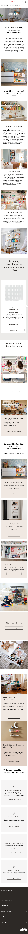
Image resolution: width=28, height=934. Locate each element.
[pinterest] (9, 890)
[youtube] (11, 890)
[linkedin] (7, 890)
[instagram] (4, 890)
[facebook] (2, 890)
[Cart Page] (26, 2)
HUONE (11, 5)
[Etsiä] (23, 2)
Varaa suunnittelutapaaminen (14, 799)
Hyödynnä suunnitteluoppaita (14, 853)
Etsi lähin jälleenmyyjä (14, 878)
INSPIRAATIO (6, 5)
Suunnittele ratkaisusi (14, 826)
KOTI (2, 5)
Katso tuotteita (13, 330)
